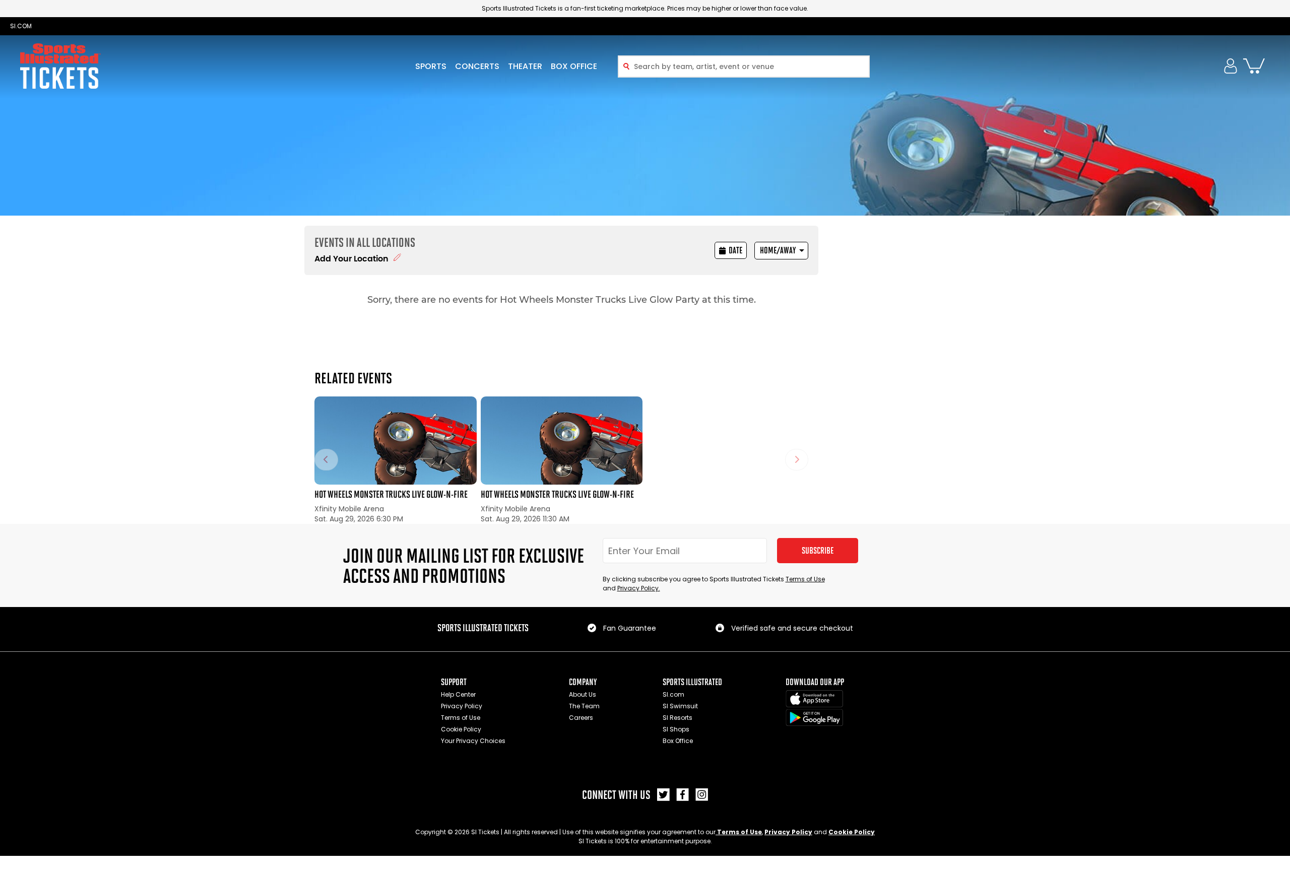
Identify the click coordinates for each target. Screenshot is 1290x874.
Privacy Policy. (638, 588)
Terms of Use (805, 579)
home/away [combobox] (778, 250)
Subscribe (817, 551)
